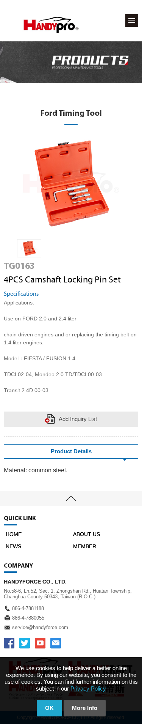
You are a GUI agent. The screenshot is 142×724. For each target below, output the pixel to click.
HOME (14, 534)
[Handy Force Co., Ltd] (51, 25)
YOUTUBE (40, 643)
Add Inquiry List (78, 419)
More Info (84, 708)
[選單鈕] (131, 20)
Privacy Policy (88, 688)
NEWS (13, 546)
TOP (71, 498)
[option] (29, 248)
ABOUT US (86, 534)
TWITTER (24, 643)
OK (49, 708)
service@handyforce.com (40, 627)
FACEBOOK (9, 643)
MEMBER (84, 546)
